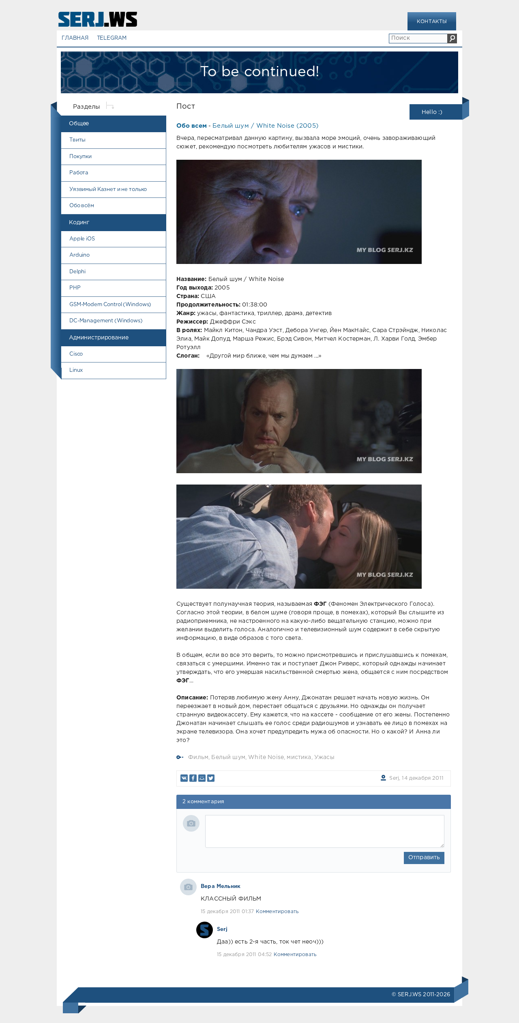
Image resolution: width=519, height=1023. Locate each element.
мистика (299, 757)
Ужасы (324, 757)
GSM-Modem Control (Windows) (110, 304)
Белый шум (228, 757)
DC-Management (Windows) (106, 321)
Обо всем (191, 126)
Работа (78, 173)
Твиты (77, 140)
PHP (75, 288)
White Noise (266, 757)
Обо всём (81, 206)
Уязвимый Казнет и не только (108, 189)
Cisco (76, 354)
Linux (76, 370)
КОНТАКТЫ (432, 21)
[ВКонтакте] (184, 778)
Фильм (198, 757)
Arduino (79, 255)
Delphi (77, 272)
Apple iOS (82, 239)
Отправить (424, 857)
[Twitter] (210, 778)
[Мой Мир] (202, 778)
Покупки (80, 156)
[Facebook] (193, 778)
